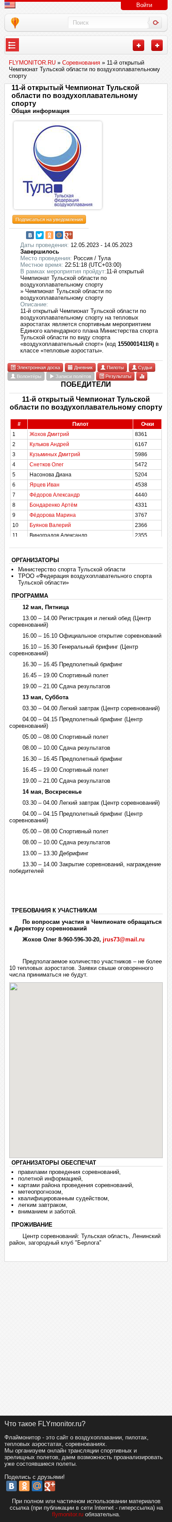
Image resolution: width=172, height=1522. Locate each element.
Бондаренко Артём (53, 505)
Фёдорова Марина (53, 515)
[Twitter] (40, 235)
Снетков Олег (47, 464)
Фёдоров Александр (55, 495)
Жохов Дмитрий (49, 434)
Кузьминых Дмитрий (55, 454)
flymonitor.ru (67, 1514)
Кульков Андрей (49, 444)
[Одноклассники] (49, 235)
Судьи (144, 367)
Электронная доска (37, 367)
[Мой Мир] (59, 235)
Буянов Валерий (50, 525)
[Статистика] (141, 376)
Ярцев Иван (45, 485)
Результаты (117, 376)
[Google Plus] (69, 235)
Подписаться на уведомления (49, 219)
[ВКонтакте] (30, 235)
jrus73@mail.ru (124, 939)
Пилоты (114, 367)
